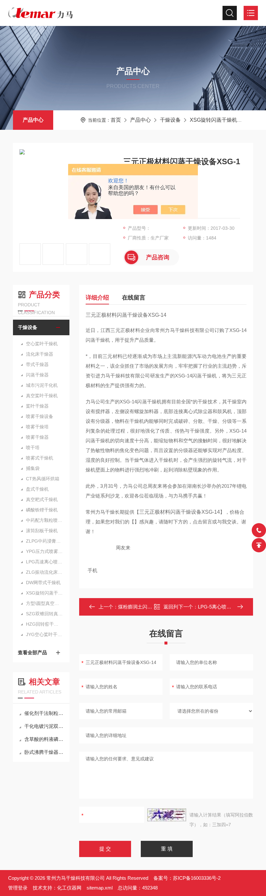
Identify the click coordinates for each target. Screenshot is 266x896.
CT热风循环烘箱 (42, 478)
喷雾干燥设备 (39, 416)
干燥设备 (170, 120)
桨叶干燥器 (37, 406)
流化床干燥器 (39, 354)
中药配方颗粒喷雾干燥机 (44, 520)
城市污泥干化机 (42, 385)
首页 (116, 120)
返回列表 (170, 608)
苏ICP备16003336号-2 (197, 878)
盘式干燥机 (37, 489)
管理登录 (18, 887)
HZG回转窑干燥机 (44, 624)
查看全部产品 (32, 652)
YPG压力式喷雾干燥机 (44, 551)
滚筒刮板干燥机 (42, 530)
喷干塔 (33, 447)
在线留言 (133, 297)
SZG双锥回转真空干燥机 (44, 613)
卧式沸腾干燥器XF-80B (44, 752)
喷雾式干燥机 (39, 457)
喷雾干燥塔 (37, 426)
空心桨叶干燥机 (42, 343)
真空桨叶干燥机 (42, 395)
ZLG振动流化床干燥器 (44, 572)
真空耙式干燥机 (42, 499)
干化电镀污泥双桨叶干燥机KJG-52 (44, 726)
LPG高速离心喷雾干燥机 (44, 561)
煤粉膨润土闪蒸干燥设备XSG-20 (153, 606)
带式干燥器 (37, 364)
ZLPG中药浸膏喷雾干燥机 (44, 541)
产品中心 (33, 120)
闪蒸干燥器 (37, 374)
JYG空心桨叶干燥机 (44, 634)
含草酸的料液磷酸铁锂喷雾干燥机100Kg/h (44, 739)
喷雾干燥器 (37, 437)
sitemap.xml (100, 887)
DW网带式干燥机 (43, 582)
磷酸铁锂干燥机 (42, 509)
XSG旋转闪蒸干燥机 (213, 120)
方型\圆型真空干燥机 (44, 603)
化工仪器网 (69, 887)
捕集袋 (33, 468)
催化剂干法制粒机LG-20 (44, 713)
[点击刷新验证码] (166, 814)
